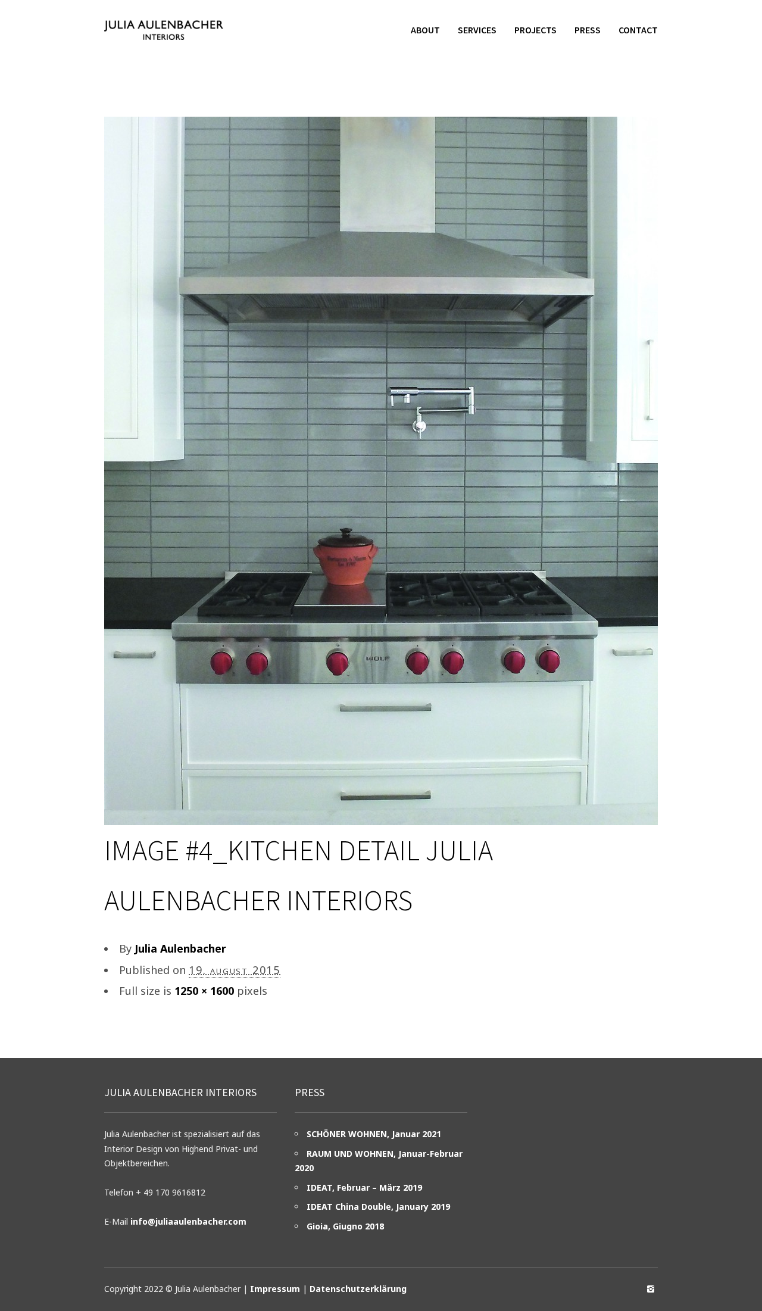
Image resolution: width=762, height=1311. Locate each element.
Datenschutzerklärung (358, 1288)
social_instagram (651, 1289)
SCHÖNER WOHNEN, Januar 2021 (374, 1134)
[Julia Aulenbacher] (163, 30)
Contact (638, 30)
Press (587, 30)
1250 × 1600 (204, 991)
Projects (535, 30)
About (425, 30)
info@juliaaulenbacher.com (188, 1221)
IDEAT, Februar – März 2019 (364, 1187)
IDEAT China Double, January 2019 (378, 1206)
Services (477, 30)
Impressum (275, 1288)
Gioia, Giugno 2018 (345, 1226)
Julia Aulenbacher (180, 948)
